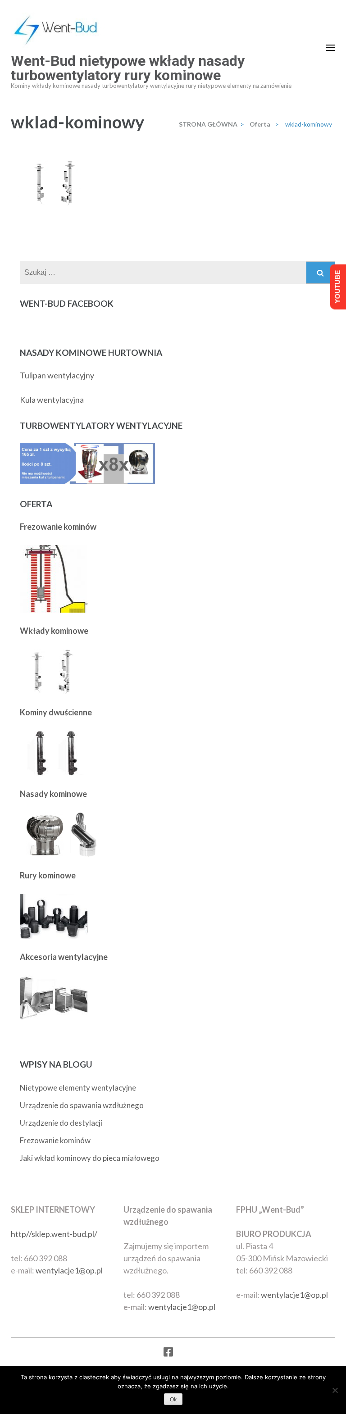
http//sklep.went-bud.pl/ (54, 1234)
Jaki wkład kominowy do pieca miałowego (89, 1158)
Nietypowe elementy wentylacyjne (78, 1087)
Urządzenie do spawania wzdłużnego (82, 1105)
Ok (173, 1399)
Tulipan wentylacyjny (57, 375)
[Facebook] (168, 1353)
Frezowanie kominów (55, 1140)
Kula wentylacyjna (52, 400)
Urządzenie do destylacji (61, 1123)
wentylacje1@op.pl (69, 1270)
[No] (334, 1390)
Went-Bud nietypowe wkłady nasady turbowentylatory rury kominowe (128, 68)
